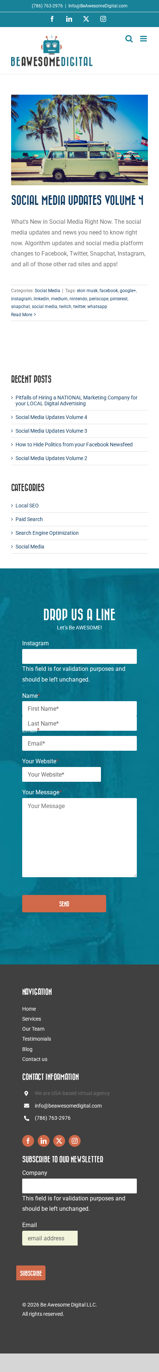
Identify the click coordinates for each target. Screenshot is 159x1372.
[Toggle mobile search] (129, 39)
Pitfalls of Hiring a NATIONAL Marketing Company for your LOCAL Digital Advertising (77, 400)
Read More (21, 314)
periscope (98, 298)
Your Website (40, 761)
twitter (79, 306)
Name (31, 695)
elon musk (87, 290)
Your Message (42, 792)
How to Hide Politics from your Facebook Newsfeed (74, 444)
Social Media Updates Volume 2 (51, 458)
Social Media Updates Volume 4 (77, 200)
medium (59, 298)
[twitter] (59, 1141)
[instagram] (75, 1141)
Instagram (35, 643)
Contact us (34, 1059)
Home (29, 1009)
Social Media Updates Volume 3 (51, 431)
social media (44, 306)
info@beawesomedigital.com (68, 1106)
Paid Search (29, 519)
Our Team (33, 1029)
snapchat (20, 306)
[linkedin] (44, 1141)
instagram (21, 298)
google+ (128, 290)
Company (34, 1172)
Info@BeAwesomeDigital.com (98, 6)
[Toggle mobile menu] (144, 39)
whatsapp (97, 306)
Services (31, 1019)
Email (31, 730)
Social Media (47, 290)
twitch (65, 306)
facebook (108, 290)
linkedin (41, 298)
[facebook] (28, 1141)
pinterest (119, 298)
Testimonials (36, 1039)
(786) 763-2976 (53, 1118)
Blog (27, 1049)
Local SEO (27, 505)
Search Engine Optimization (47, 533)
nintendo (78, 298)
